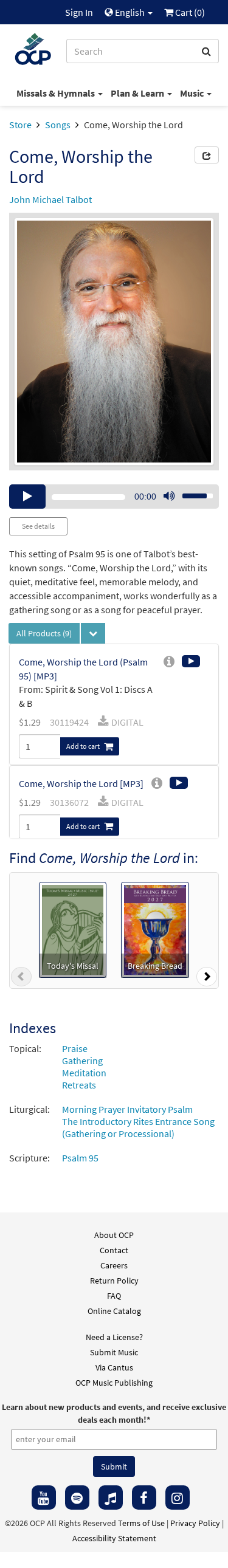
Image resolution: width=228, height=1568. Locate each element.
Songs (58, 125)
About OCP (114, 1234)
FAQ (114, 1295)
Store (20, 125)
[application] (114, 496)
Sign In (79, 12)
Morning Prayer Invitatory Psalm (127, 1109)
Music (193, 93)
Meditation (84, 1073)
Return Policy (114, 1280)
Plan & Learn (138, 93)
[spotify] (77, 1497)
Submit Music (114, 1352)
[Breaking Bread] (155, 929)
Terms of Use (141, 1523)
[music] (110, 1497)
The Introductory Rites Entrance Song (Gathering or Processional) (138, 1127)
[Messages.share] (207, 154)
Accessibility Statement (114, 1538)
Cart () (189, 12)
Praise (75, 1048)
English (130, 12)
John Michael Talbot (50, 199)
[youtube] (44, 1497)
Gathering (82, 1060)
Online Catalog (114, 1310)
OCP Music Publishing (114, 1382)
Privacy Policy (195, 1523)
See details (38, 526)
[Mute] (169, 496)
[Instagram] (177, 1497)
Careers (114, 1265)
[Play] (27, 496)
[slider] (191, 492)
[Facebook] (144, 1497)
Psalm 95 (80, 1158)
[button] (21, 979)
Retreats (79, 1085)
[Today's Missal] (72, 929)
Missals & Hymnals (56, 93)
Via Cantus (114, 1367)
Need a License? (114, 1337)
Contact (114, 1250)
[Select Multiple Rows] (93, 633)
